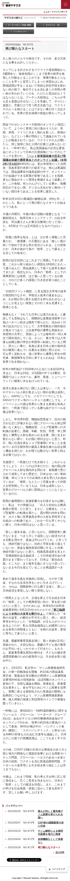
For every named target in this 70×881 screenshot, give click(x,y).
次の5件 (59, 852)
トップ (46, 12)
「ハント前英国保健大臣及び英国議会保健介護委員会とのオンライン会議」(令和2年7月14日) (35, 159)
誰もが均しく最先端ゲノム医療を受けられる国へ (50, 814)
